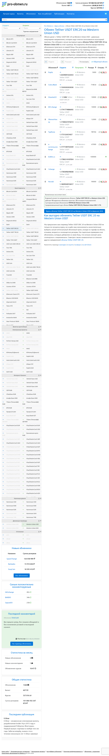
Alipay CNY (9, 118)
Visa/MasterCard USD (13, 159)
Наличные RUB (11, 177)
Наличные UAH (11, 184)
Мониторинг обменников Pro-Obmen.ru (14, 753)
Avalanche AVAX (11, 317)
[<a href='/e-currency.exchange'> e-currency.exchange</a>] (45, 144)
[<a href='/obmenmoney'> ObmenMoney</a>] (45, 119)
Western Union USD (12, 524)
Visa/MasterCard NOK (13, 485)
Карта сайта (5, 751)
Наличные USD (11, 173)
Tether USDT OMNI (12, 290)
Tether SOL (9, 259)
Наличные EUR (11, 180)
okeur (8, 543)
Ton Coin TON (10, 99)
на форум (78, 244)
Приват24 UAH (11, 411)
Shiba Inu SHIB (10, 282)
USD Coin (9, 263)
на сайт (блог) (86, 244)
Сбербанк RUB (11, 138)
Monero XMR (10, 58)
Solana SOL (10, 95)
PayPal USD (10, 110)
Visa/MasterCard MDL (13, 458)
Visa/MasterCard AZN (13, 493)
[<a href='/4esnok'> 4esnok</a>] (45, 181)
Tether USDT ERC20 (12, 70)
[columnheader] (45, 67)
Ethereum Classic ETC (13, 294)
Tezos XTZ (9, 306)
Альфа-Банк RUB (11, 141)
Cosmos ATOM (11, 286)
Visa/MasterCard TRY (13, 466)
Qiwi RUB (9, 337)
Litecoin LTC (10, 50)
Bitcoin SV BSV (11, 195)
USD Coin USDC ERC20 (13, 244)
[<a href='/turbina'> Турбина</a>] (45, 132)
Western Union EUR (12, 528)
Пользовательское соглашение (20, 751)
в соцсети (70, 244)
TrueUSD (9, 275)
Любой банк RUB (12, 126)
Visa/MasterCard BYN (13, 450)
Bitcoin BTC (9, 39)
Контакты (70, 14)
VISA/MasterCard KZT (13, 447)
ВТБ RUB (9, 151)
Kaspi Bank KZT (11, 155)
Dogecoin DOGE (11, 62)
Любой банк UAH (12, 130)
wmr (7, 535)
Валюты (20, 14)
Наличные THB (11, 517)
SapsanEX (8, 603)
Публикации (59, 14)
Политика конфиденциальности (73, 751)
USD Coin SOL (10, 271)
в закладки (62, 244)
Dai (7, 309)
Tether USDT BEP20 (12, 77)
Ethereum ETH (10, 46)
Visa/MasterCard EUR (13, 425)
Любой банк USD (12, 122)
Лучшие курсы (9, 14)
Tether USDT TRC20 (12, 74)
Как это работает (45, 14)
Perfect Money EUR (12, 344)
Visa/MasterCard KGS (13, 481)
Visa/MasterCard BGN (13, 489)
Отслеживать (84, 62)
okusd (8, 539)
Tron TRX (9, 85)
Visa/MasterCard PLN (13, 474)
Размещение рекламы (38, 751)
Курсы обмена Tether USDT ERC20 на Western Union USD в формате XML (74, 211)
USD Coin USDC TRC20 (13, 267)
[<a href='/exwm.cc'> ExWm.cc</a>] (45, 157)
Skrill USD (9, 372)
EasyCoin (11, 569)
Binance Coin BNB (11, 279)
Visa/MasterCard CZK (13, 478)
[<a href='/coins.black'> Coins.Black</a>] (45, 85)
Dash (7, 66)
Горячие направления (30, 31)
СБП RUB (9, 134)
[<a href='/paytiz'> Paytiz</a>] (45, 72)
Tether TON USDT (11, 81)
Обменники (31, 14)
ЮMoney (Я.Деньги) (12, 107)
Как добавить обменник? (54, 751)
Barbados (11, 564)
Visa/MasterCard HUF (13, 462)
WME (8, 333)
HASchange (9, 592)
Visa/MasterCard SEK (13, 470)
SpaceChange (12, 559)
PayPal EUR (10, 368)
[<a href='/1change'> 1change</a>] (45, 169)
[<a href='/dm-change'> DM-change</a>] (45, 107)
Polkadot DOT (10, 313)
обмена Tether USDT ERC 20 (72, 240)
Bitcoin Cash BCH (11, 43)
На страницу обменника (21, 644)
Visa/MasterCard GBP (13, 439)
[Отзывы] (106, 157)
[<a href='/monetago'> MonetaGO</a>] (45, 97)
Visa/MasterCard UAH (13, 169)
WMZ (8, 103)
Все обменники (21, 575)
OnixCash (15, 618)
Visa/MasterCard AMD (13, 454)
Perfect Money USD (12, 341)
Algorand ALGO (11, 302)
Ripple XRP (9, 54)
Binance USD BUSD (12, 298)
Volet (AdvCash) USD (12, 114)
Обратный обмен (100, 62)
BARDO (8, 597)
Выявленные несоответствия (55, 194)
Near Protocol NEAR (12, 321)
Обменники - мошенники (92, 751)
